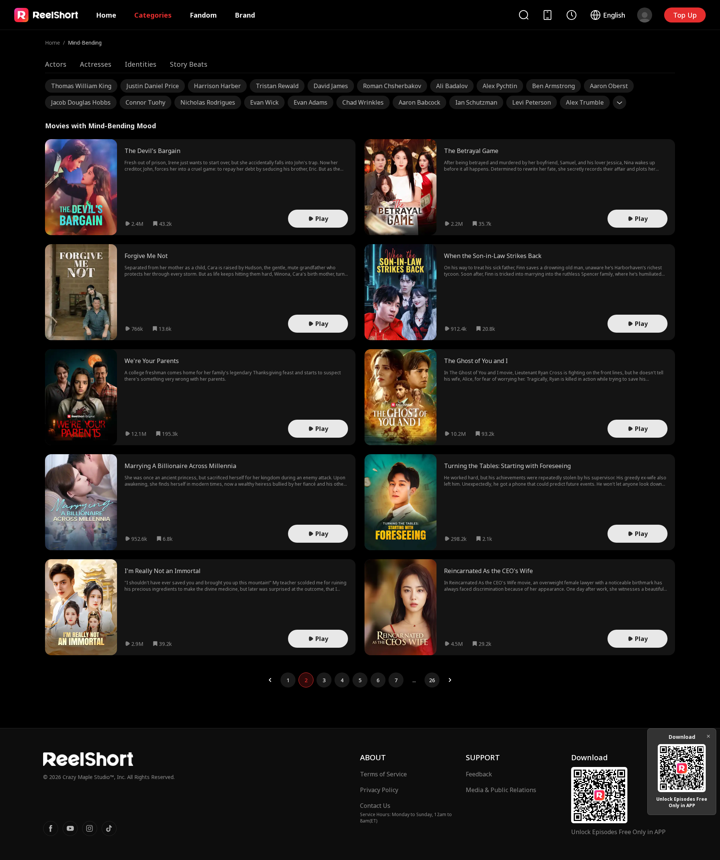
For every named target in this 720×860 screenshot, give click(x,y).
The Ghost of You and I (476, 361)
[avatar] (644, 15)
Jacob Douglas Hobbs (81, 102)
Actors (55, 64)
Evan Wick (264, 102)
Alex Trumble (585, 102)
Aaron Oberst (609, 86)
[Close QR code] (708, 736)
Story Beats (188, 64)
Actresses (95, 64)
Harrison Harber (217, 86)
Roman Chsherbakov (392, 86)
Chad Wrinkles (363, 102)
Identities (140, 64)
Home (106, 15)
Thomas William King (81, 86)
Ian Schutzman (476, 102)
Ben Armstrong (553, 86)
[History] (572, 15)
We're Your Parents (151, 361)
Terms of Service (383, 774)
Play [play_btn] (321, 219)
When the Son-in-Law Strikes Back (493, 256)
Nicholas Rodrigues (207, 102)
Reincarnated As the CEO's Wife (488, 571)
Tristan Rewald (277, 86)
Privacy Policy (379, 790)
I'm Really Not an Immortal (162, 571)
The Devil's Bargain (152, 151)
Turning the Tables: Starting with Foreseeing (507, 466)
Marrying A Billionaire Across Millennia (180, 466)
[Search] (524, 15)
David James (331, 86)
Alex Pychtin (500, 86)
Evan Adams (310, 102)
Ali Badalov (452, 86)
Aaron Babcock (419, 102)
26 (432, 680)
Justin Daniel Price (152, 86)
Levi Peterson (531, 102)
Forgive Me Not (146, 256)
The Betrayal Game (471, 151)
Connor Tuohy (145, 102)
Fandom (203, 15)
